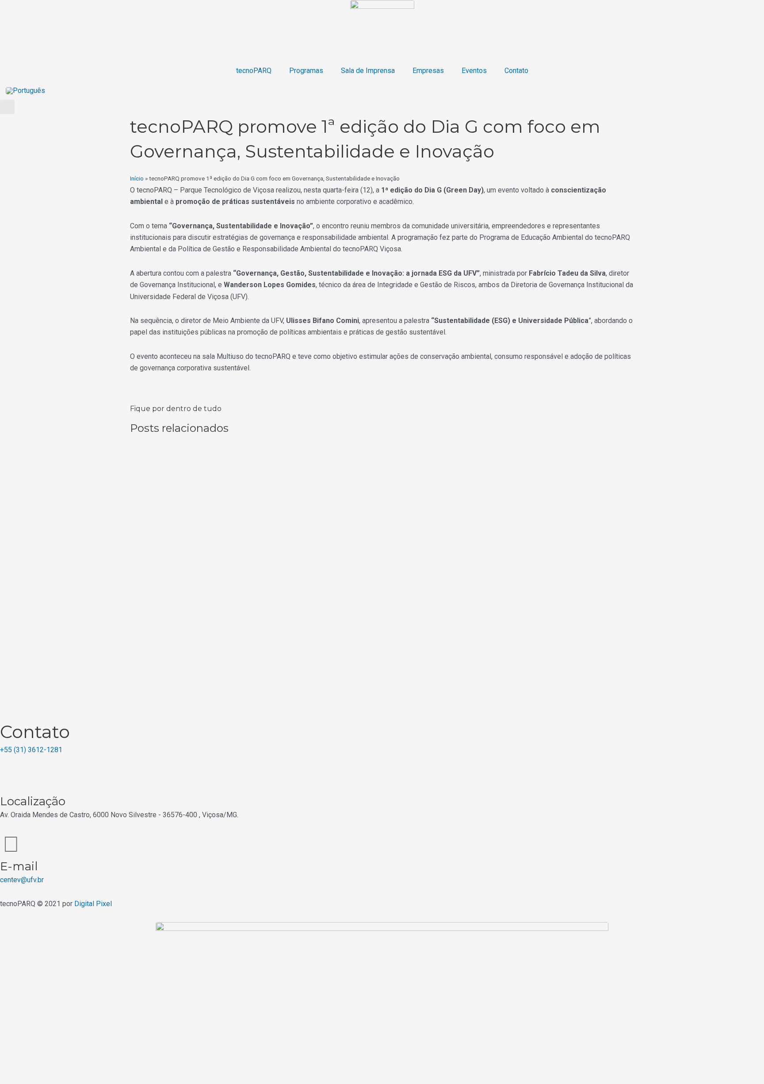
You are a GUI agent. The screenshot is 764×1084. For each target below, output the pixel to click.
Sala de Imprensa (368, 70)
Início (137, 178)
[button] (7, 107)
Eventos (474, 70)
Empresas (428, 70)
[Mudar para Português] (25, 90)
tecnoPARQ (253, 70)
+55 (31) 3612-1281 (31, 750)
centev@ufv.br (22, 880)
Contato (516, 70)
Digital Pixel (93, 903)
